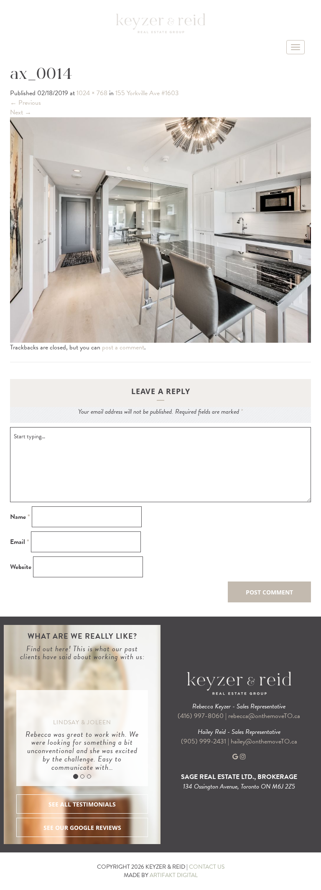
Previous (25, 103)
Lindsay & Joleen (82, 722)
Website (20, 567)
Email (19, 542)
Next (20, 112)
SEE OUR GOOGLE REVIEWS (82, 828)
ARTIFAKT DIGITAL (174, 875)
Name (20, 517)
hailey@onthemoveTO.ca (264, 741)
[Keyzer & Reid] (160, 23)
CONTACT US (206, 866)
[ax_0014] (160, 229)
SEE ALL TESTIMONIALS (82, 804)
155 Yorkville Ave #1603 (147, 93)
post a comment (123, 347)
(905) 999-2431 (204, 741)
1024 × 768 (91, 93)
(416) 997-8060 (201, 716)
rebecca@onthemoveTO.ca (264, 716)
